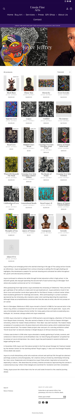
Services (30, 14)
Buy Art (19, 14)
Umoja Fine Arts (37, 8)
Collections (39, 42)
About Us (63, 14)
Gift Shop (50, 14)
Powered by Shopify (37, 413)
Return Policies (8, 391)
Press (41, 14)
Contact (37, 19)
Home (10, 14)
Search (6, 388)
